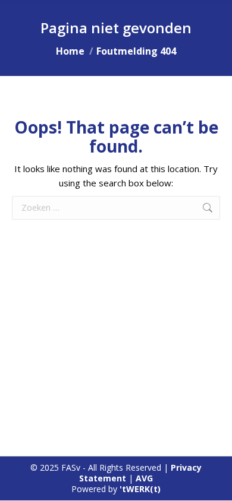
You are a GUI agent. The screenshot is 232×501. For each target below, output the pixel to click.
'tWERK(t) (140, 488)
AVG (144, 478)
